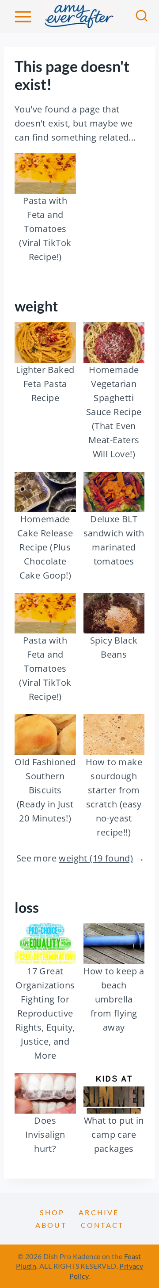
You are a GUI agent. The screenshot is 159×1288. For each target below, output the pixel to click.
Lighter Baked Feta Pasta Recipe (45, 384)
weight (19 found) (96, 858)
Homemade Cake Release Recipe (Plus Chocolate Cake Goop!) (45, 547)
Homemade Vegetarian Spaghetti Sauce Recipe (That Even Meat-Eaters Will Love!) (114, 412)
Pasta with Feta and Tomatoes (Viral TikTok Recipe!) (45, 229)
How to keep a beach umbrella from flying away (113, 999)
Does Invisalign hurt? (45, 1134)
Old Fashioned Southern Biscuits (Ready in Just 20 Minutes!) (45, 790)
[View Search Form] (142, 17)
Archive (99, 1212)
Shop (52, 1212)
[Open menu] (23, 16)
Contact (102, 1225)
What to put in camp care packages (114, 1134)
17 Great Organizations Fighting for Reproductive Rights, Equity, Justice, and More (45, 1013)
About (51, 1225)
